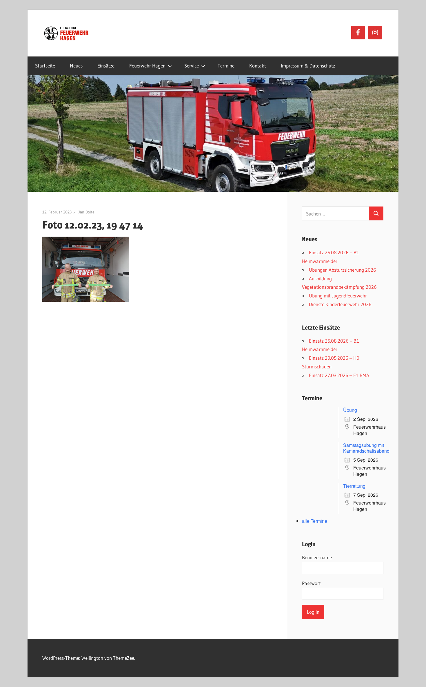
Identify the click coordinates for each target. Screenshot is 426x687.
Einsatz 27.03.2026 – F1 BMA (339, 375)
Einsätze (105, 66)
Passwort (311, 583)
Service (191, 66)
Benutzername (317, 557)
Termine (226, 66)
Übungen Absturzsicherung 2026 (342, 270)
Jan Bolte (86, 212)
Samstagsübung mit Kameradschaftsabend (366, 448)
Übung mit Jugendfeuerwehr (338, 296)
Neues (76, 66)
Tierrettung (354, 486)
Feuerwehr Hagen (147, 66)
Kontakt (257, 66)
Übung (350, 410)
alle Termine (314, 521)
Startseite (45, 66)
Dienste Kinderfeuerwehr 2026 (340, 304)
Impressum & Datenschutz (308, 66)
